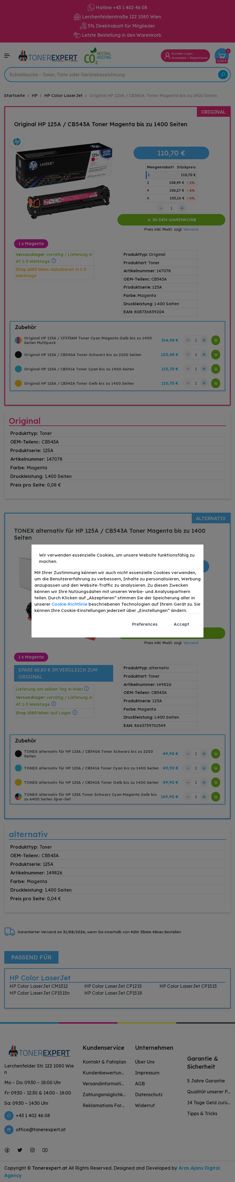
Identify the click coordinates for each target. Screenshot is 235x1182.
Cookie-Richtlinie (69, 604)
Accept (181, 624)
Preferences (145, 624)
